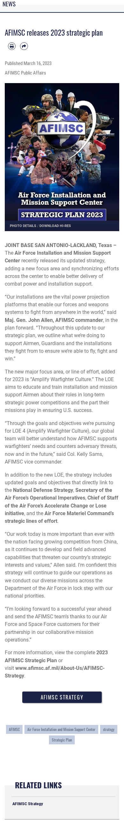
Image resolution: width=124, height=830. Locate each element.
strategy (108, 729)
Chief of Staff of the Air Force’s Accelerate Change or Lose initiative (61, 505)
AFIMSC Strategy (62, 697)
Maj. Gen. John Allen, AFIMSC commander (54, 320)
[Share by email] (24, 46)
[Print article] (12, 46)
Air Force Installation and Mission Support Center (61, 729)
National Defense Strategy (43, 490)
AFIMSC (14, 729)
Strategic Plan (62, 740)
